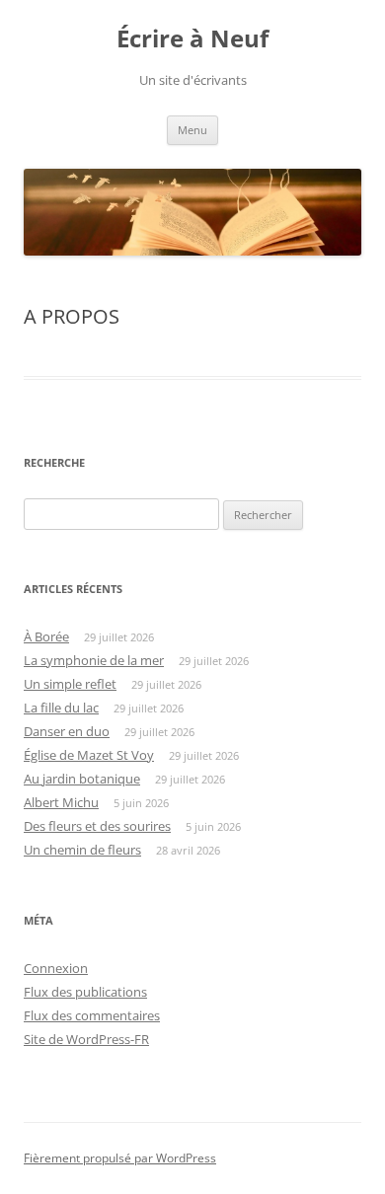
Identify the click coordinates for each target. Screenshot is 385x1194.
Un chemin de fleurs (82, 849)
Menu (192, 129)
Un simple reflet (70, 684)
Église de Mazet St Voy (89, 755)
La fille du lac (61, 707)
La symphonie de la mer (94, 660)
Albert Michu (61, 802)
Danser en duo (67, 731)
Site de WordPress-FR (86, 1039)
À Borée (46, 636)
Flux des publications (85, 992)
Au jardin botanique (82, 778)
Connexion (56, 968)
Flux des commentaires (92, 1015)
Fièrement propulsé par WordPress (120, 1158)
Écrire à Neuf (192, 39)
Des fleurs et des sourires (97, 826)
